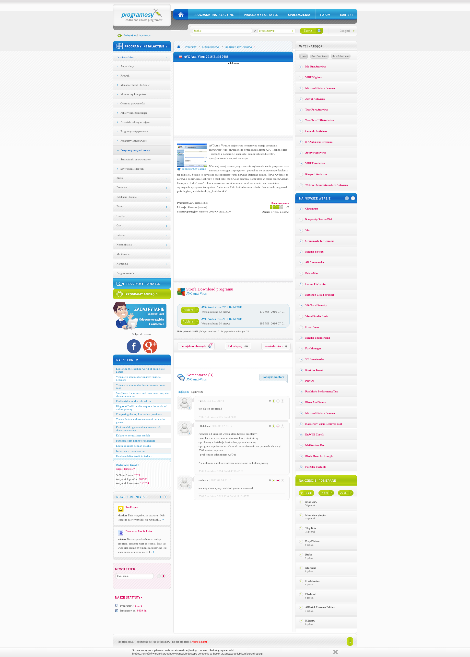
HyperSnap (312, 326)
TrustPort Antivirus (316, 109)
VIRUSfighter (313, 77)
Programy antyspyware (133, 140)
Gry (119, 225)
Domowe (122, 187)
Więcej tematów (125, 468)
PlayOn (309, 380)
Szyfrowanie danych (132, 168)
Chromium (311, 208)
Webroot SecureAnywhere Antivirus (326, 184)
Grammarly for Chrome (319, 240)
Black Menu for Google (319, 456)
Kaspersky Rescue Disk (318, 219)
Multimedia (123, 254)
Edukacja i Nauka (127, 196)
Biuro (120, 177)
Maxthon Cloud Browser (319, 294)
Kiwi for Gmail (314, 369)
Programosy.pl (126, 641)
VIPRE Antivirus (315, 163)
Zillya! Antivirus (315, 98)
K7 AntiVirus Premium (318, 141)
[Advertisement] (233, 99)
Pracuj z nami (199, 641)
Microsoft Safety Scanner (320, 88)
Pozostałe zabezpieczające (135, 122)
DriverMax (311, 273)
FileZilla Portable (315, 466)
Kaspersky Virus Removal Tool (323, 423)
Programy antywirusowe (135, 150)
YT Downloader (314, 359)
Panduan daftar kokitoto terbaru (134, 456)
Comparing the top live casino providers (139, 414)
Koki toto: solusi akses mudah (133, 435)
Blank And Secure (315, 402)
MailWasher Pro (315, 445)
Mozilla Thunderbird (317, 337)
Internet (121, 235)
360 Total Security (316, 305)
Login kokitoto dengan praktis (133, 445)
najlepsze (183, 391)
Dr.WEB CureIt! (315, 434)
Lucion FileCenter (316, 283)
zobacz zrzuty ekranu (193, 168)
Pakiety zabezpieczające (133, 112)
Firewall (124, 75)
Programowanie (125, 273)
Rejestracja (145, 34)
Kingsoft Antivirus (316, 174)
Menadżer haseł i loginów (135, 84)
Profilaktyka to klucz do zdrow (133, 401)
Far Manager (313, 348)
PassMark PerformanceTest (321, 391)
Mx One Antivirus (315, 66)
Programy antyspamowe (134, 131)
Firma (120, 206)
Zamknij (335, 652)
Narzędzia (122, 263)
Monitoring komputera (133, 94)
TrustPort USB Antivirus (319, 120)
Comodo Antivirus (316, 131)
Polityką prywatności (222, 650)
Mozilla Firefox (314, 251)
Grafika (121, 215)
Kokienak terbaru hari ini (130, 450)
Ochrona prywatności (132, 103)
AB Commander (314, 262)
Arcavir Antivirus (315, 152)
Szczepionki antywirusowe (135, 159)
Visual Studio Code (316, 316)
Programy (191, 46)
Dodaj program (180, 641)
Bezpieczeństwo (125, 57)
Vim (307, 230)
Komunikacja (124, 244)
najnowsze (197, 391)
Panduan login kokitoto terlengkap (135, 440)
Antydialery (127, 66)
